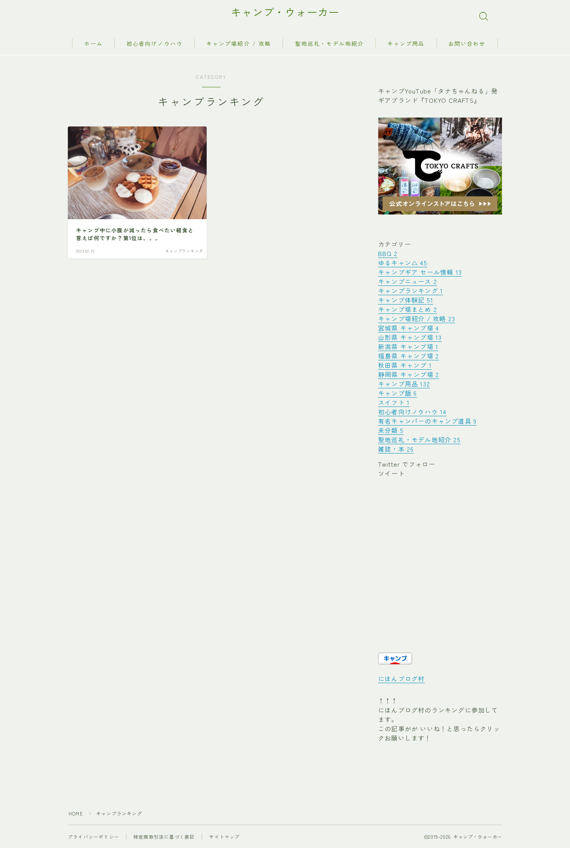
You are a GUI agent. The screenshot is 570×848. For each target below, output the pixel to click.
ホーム (93, 43)
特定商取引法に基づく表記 (164, 836)
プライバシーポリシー (93, 836)
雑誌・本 (396, 448)
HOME (76, 813)
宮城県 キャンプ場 (408, 327)
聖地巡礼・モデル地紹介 (329, 43)
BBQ (387, 253)
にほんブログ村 (401, 678)
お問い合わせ (467, 43)
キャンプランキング (410, 290)
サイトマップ (224, 836)
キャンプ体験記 (405, 300)
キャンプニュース (407, 281)
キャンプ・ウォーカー (285, 12)
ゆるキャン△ (402, 262)
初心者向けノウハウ (154, 43)
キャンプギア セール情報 (420, 272)
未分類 (391, 430)
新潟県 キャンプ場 (408, 346)
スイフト (393, 402)
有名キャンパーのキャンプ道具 (427, 421)
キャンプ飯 (397, 393)
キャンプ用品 (406, 43)
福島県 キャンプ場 (408, 355)
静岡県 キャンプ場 (408, 374)
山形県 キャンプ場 (410, 337)
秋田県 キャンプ (405, 365)
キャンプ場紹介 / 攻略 (238, 43)
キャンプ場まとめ (407, 309)
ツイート (391, 473)
